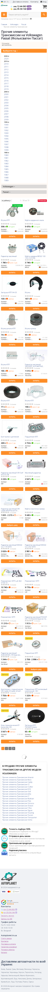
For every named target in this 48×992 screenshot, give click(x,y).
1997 (6, 144)
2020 (6, 58)
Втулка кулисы (30, 329)
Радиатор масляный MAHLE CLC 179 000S (11, 545)
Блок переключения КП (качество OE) (10, 726)
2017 (6, 83)
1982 (6, 160)
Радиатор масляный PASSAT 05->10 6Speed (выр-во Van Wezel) (36, 618)
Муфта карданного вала (34, 220)
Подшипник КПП (31, 437)
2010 (6, 64)
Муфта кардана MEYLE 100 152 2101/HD (35, 257)
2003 (6, 102)
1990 (6, 124)
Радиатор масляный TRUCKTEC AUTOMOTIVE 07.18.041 (34, 365)
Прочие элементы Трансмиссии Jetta (16, 794)
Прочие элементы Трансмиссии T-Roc (17, 808)
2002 (6, 100)
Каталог (4, 952)
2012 (6, 69)
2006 (6, 111)
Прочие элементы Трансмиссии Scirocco (18, 803)
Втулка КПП (5, 220)
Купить (12, 236)
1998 (6, 147)
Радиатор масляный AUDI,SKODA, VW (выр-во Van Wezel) (10, 654)
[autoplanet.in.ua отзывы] (9, 902)
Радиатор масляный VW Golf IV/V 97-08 (12, 473)
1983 (6, 163)
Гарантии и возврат (9, 947)
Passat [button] (6, 192)
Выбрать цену (12, 525)
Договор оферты (8, 949)
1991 (6, 127)
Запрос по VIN (6, 919)
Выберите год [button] (10, 50)
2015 (6, 78)
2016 (6, 80)
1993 (6, 133)
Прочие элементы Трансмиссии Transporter (19, 817)
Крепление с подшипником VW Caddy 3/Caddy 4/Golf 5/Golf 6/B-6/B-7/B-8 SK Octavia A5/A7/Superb (12, 690)
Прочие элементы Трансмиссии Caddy (17, 782)
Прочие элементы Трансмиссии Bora (16, 780)
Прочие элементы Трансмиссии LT (15, 796)
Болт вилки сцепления (10, 437)
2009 (6, 119)
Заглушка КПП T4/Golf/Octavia (31, 726)
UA (4, 2)
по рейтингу (6, 201)
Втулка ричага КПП (8, 329)
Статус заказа (6, 938)
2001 (6, 97)
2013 (6, 72)
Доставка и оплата (20, 2)
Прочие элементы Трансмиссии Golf (16, 791)
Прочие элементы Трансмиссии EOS (16, 789)
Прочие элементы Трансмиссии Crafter (17, 787)
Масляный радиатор (33, 473)
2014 (6, 75)
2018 (6, 86)
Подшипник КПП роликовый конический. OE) (36, 690)
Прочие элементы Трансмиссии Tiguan (17, 810)
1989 (6, 180)
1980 (6, 155)
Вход (44, 2)
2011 (6, 66)
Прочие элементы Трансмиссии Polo (16, 801)
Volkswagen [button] (8, 186)
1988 (6, 177)
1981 (6, 158)
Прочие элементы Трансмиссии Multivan (18, 798)
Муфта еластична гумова (35, 509)
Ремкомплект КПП (32, 581)
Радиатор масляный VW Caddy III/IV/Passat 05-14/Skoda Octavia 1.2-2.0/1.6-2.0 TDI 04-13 (10, 509)
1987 (6, 174)
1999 (6, 150)
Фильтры (43, 201)
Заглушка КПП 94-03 (9, 292)
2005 (6, 108)
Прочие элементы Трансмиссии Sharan (17, 805)
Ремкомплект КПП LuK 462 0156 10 (11, 582)
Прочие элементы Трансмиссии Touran (17, 815)
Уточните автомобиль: (7, 44)
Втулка (27, 292)
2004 (6, 105)
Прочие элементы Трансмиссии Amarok (17, 777)
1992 (6, 130)
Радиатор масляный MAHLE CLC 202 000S (35, 545)
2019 (6, 89)
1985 (6, 169)
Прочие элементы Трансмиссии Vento (17, 820)
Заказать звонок (7, 916)
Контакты (34, 2)
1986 (6, 172)
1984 (6, 166)
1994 (6, 136)
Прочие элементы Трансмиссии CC (16, 784)
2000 (6, 94)
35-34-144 (20, 9)
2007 (6, 114)
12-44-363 (20, 6)
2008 (6, 116)
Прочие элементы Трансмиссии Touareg (18, 813)
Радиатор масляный (9, 256)
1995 (6, 138)
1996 (6, 141)
